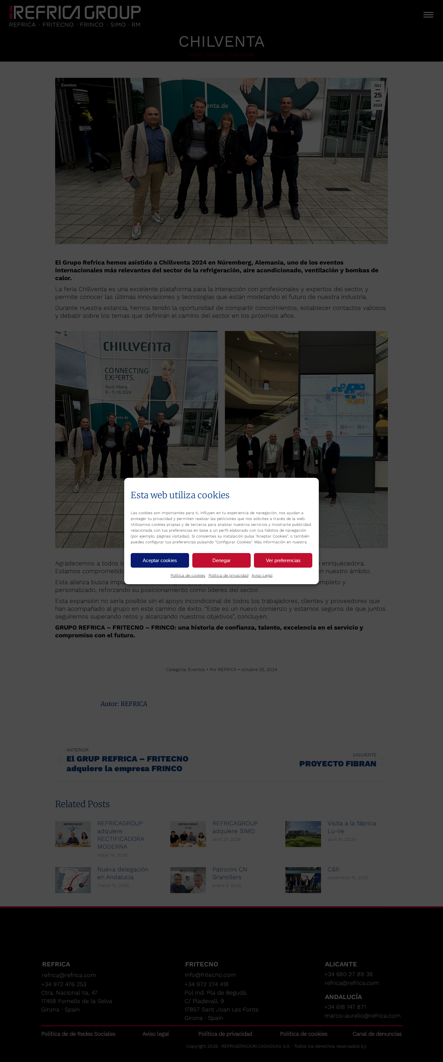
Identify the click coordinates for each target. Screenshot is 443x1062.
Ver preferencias (283, 560)
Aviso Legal (262, 575)
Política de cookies (188, 575)
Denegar (221, 560)
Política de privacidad (228, 575)
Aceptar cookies (160, 560)
